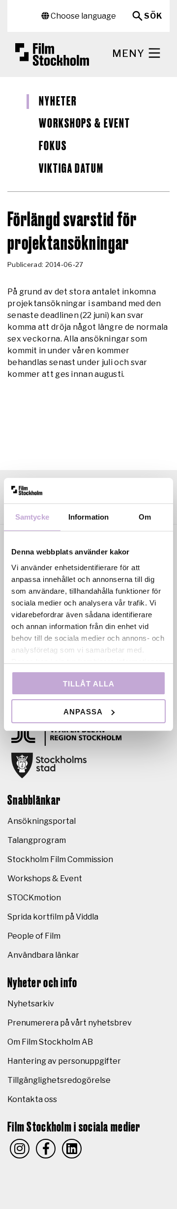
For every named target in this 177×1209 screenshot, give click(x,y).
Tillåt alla (89, 684)
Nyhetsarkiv (30, 1003)
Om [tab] (145, 517)
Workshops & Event (84, 123)
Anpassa (83, 712)
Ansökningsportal (41, 821)
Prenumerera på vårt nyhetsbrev (69, 1022)
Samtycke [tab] (32, 517)
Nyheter (57, 101)
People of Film (33, 936)
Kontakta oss (32, 1099)
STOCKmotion (34, 897)
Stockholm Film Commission (60, 859)
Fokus (53, 146)
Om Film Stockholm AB (50, 1042)
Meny (129, 53)
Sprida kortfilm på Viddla (52, 916)
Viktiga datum (71, 168)
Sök (153, 16)
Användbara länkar (43, 955)
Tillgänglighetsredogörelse (59, 1080)
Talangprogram (36, 840)
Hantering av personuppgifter (64, 1061)
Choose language (82, 16)
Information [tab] (88, 517)
